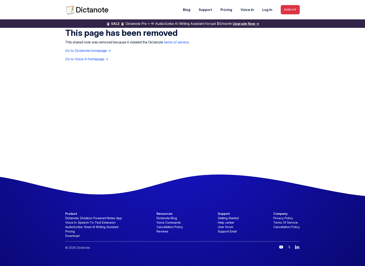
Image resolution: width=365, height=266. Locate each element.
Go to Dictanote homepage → (88, 50)
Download (72, 236)
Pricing (226, 10)
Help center (226, 222)
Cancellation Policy (170, 227)
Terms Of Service (285, 222)
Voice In (247, 10)
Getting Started (228, 218)
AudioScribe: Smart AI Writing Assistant (91, 227)
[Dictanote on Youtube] (281, 247)
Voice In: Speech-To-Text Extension (90, 222)
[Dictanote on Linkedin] (297, 247)
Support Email (227, 231)
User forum (225, 227)
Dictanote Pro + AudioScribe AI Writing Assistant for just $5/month (182, 23)
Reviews (162, 231)
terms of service (176, 42)
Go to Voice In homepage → (86, 59)
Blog (186, 10)
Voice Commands (169, 222)
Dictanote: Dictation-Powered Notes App (93, 218)
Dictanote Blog (167, 218)
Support (205, 10)
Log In (267, 10)
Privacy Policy (283, 218)
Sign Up (290, 9)
